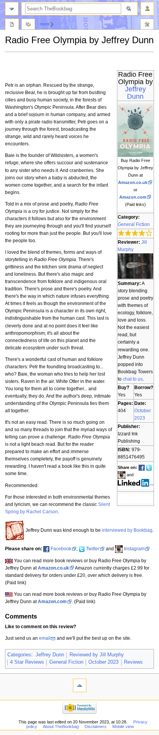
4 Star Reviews (27, 662)
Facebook (61, 548)
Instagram (134, 548)
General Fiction (134, 224)
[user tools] (147, 8)
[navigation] (12, 8)
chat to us (133, 379)
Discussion (28, 25)
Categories (19, 654)
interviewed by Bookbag (127, 530)
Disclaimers (96, 726)
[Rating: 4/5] (135, 233)
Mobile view (123, 726)
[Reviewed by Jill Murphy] (136, 265)
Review (12, 25)
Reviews (133, 662)
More (44, 24)
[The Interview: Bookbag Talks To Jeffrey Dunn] (14, 530)
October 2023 (103, 662)
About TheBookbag (61, 726)
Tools (147, 25)
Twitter (93, 548)
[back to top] (79, 685)
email (45, 638)
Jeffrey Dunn (135, 92)
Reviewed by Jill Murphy (96, 654)
